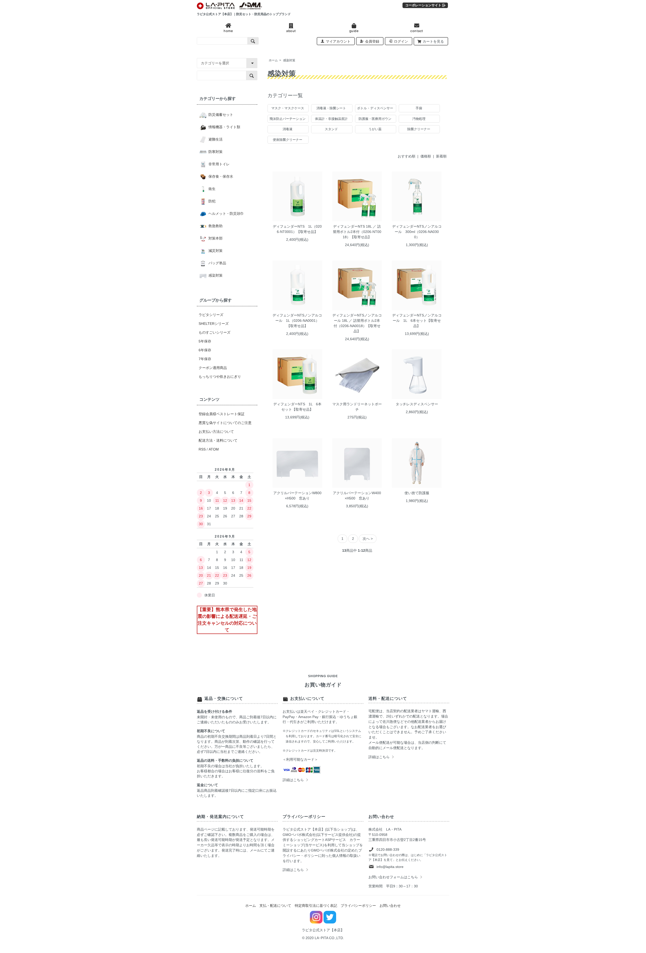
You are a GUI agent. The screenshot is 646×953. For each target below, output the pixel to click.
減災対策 (215, 251)
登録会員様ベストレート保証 (222, 414)
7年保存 (205, 359)
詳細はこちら (293, 780)
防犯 (211, 201)
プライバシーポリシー (358, 906)
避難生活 (215, 139)
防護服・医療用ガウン (375, 119)
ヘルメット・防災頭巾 (225, 213)
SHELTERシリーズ (214, 324)
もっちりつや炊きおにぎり (220, 377)
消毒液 (287, 129)
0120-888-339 (387, 850)
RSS (202, 449)
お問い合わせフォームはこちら (393, 877)
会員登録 (372, 41)
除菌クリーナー (418, 129)
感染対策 (289, 60)
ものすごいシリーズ (214, 332)
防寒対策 (215, 152)
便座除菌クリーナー (287, 140)
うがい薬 (375, 129)
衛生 (211, 189)
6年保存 (205, 350)
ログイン (401, 41)
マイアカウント (338, 41)
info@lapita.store (389, 867)
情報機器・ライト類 (223, 127)
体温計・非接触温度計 (331, 119)
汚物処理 (418, 119)
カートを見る (433, 41)
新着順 (441, 156)
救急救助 (215, 226)
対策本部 (215, 238)
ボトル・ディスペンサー (375, 108)
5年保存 (205, 341)
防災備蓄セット (220, 115)
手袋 (419, 108)
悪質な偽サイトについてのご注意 (225, 423)
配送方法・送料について (218, 440)
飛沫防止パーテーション (288, 119)
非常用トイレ (218, 164)
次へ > (368, 539)
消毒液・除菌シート (331, 108)
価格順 (425, 156)
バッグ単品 (216, 263)
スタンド (331, 129)
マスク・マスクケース (287, 108)
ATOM (214, 449)
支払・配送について (275, 906)
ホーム (273, 60)
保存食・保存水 (220, 176)
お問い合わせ (390, 906)
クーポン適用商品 (213, 368)
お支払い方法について (216, 432)
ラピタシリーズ (211, 315)
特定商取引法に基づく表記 (316, 906)
